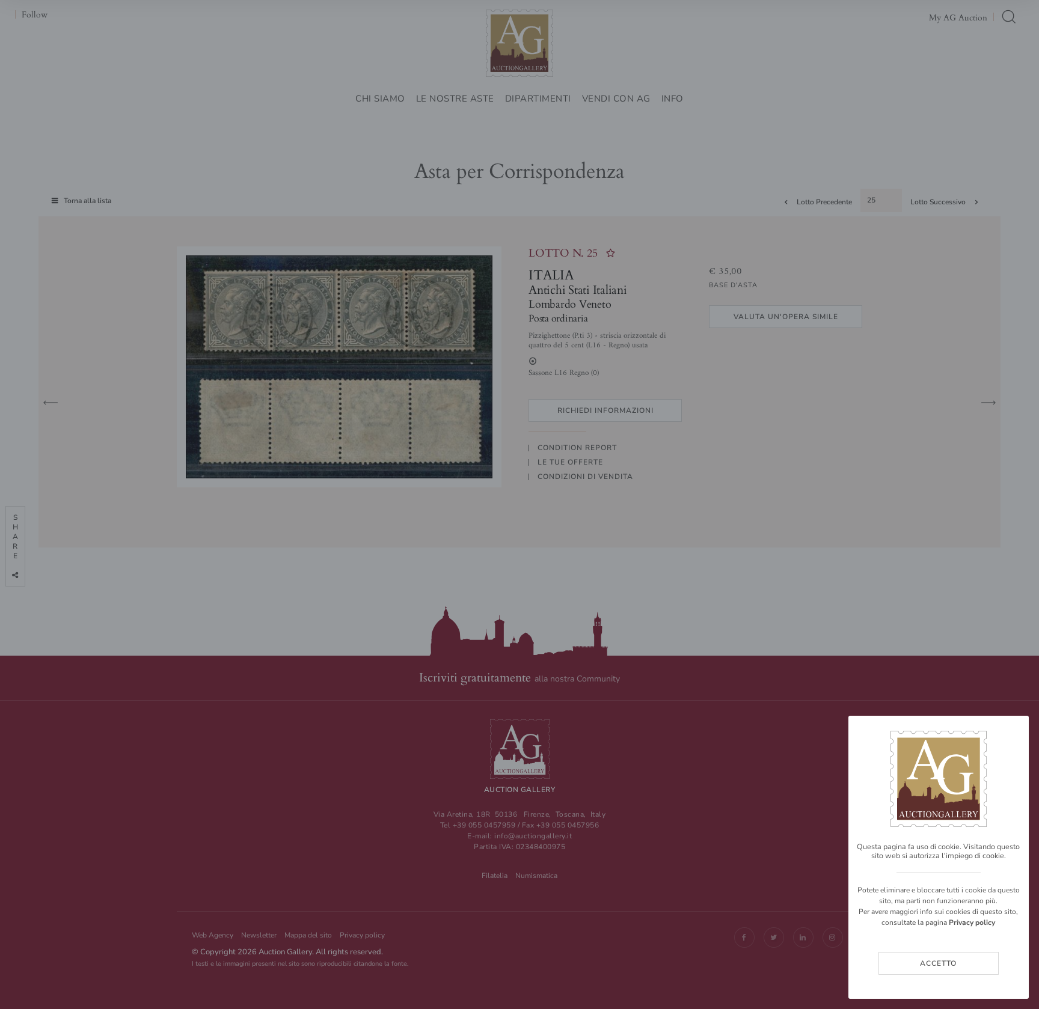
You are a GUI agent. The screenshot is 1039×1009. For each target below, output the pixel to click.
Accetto (938, 963)
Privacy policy (972, 922)
